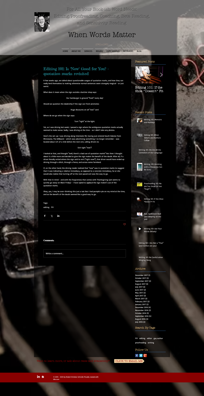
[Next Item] (161, 75)
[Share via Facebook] (44, 215)
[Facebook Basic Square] (136, 355)
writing (151, 342)
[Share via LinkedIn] (58, 215)
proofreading (140, 342)
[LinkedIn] (38, 376)
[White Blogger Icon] (43, 376)
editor (149, 338)
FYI (52, 207)
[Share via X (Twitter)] (51, 215)
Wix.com (56, 379)
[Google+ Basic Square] (145, 355)
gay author (158, 338)
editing (46, 207)
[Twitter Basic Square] (141, 355)
